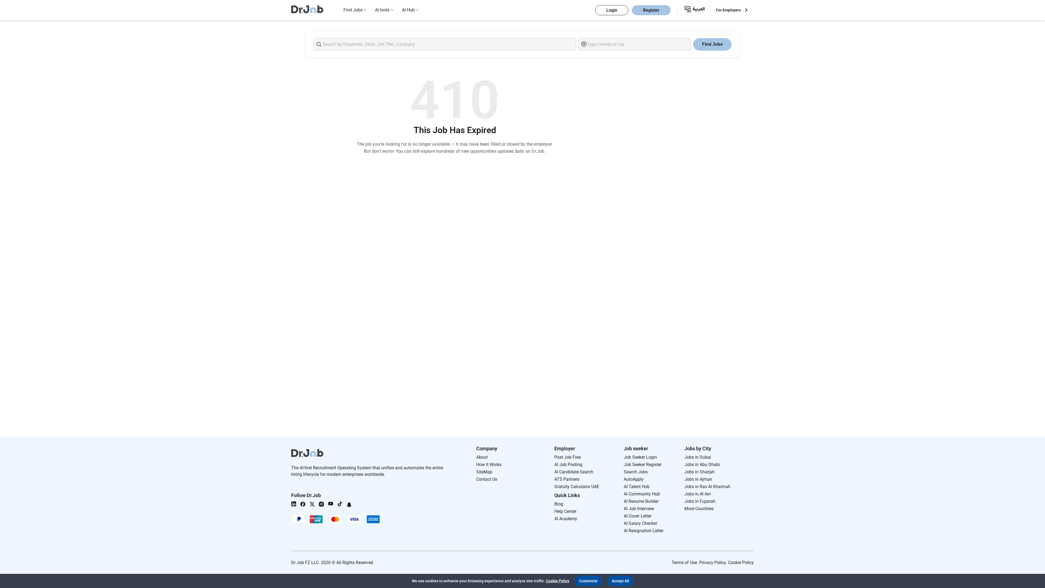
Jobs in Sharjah (699, 471)
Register (651, 10)
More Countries (699, 508)
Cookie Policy (741, 562)
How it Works (489, 464)
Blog (558, 504)
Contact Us (486, 479)
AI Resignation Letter (643, 530)
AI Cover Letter (637, 516)
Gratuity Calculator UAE (576, 486)
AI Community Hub (642, 494)
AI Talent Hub (637, 486)
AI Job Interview (639, 508)
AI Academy (565, 518)
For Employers (728, 10)
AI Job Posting (568, 464)
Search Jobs (636, 471)
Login (611, 10)
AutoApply (634, 479)
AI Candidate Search (573, 471)
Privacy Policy (712, 562)
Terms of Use (684, 562)
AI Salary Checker (640, 523)
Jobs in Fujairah (699, 501)
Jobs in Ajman (698, 479)
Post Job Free (567, 457)
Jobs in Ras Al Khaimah (707, 486)
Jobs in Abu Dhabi (702, 464)
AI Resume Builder (641, 501)
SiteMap (484, 471)
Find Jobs (352, 10)
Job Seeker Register (643, 464)
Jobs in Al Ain (697, 494)
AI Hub (408, 10)
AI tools (382, 10)
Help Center (565, 511)
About (482, 457)
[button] (588, 581)
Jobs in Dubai (697, 457)
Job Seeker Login (640, 457)
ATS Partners (566, 479)
